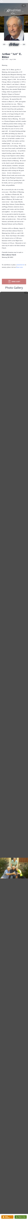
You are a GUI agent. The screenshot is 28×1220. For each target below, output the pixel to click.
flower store (19, 267)
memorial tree (21, 265)
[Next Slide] (26, 868)
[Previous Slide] (1, 868)
